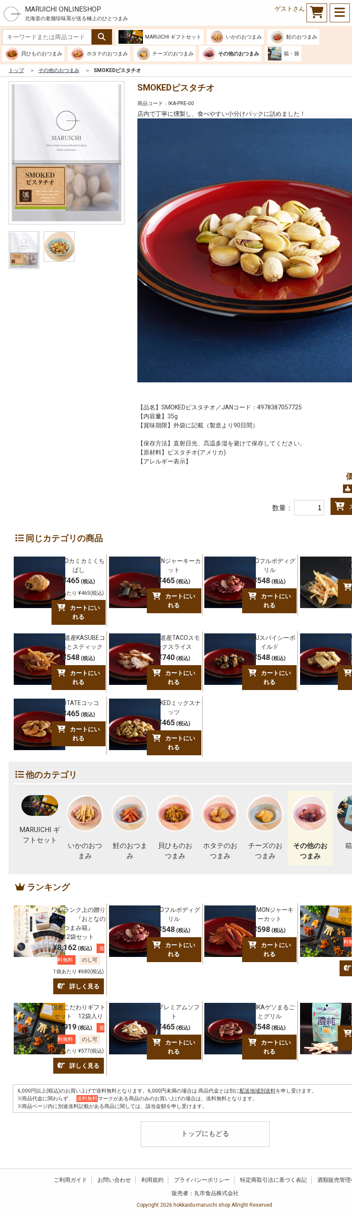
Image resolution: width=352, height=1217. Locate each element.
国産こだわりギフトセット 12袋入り (79, 1012)
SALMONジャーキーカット (269, 914)
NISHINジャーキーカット (174, 565)
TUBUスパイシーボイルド (269, 642)
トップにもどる (205, 1133)
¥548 (269, 580)
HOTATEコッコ (78, 702)
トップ (16, 70)
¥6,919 (78, 1038)
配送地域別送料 (258, 1091)
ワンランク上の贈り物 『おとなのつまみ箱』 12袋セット (79, 923)
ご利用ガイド (70, 1180)
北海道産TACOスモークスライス (174, 642)
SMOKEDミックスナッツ (174, 707)
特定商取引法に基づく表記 (273, 1180)
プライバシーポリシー (202, 1180)
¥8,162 (78, 959)
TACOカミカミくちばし (79, 565)
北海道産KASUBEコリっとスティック (78, 642)
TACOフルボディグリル (269, 565)
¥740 (174, 657)
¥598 (269, 929)
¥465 (78, 586)
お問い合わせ (114, 1180)
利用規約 (152, 1180)
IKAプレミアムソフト (174, 1012)
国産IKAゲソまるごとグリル (269, 1012)
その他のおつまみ (58, 70)
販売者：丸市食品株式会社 (205, 1193)
